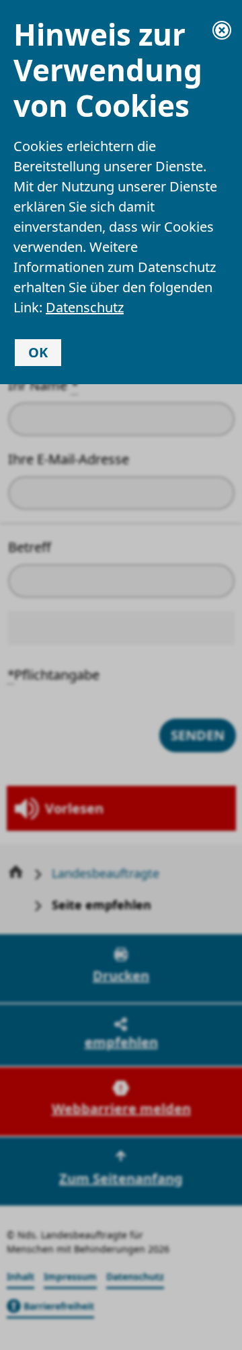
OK (38, 352)
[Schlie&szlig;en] (222, 30)
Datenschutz (85, 307)
